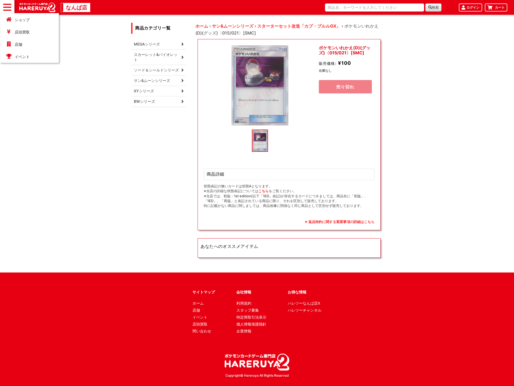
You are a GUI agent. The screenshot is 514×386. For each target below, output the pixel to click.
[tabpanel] (260, 85)
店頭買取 (22, 32)
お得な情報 (297, 292)
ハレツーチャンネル (305, 310)
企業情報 (243, 331)
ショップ (22, 19)
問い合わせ (201, 331)
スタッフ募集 (247, 310)
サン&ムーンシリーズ (233, 26)
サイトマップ (203, 292)
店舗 (18, 44)
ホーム (201, 26)
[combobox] (374, 7)
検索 (435, 7)
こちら (263, 191)
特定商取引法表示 (251, 317)
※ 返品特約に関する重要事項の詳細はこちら (340, 222)
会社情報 (243, 292)
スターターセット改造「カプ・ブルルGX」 (299, 26)
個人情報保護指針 (251, 324)
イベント (22, 56)
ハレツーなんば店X (304, 303)
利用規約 (243, 303)
